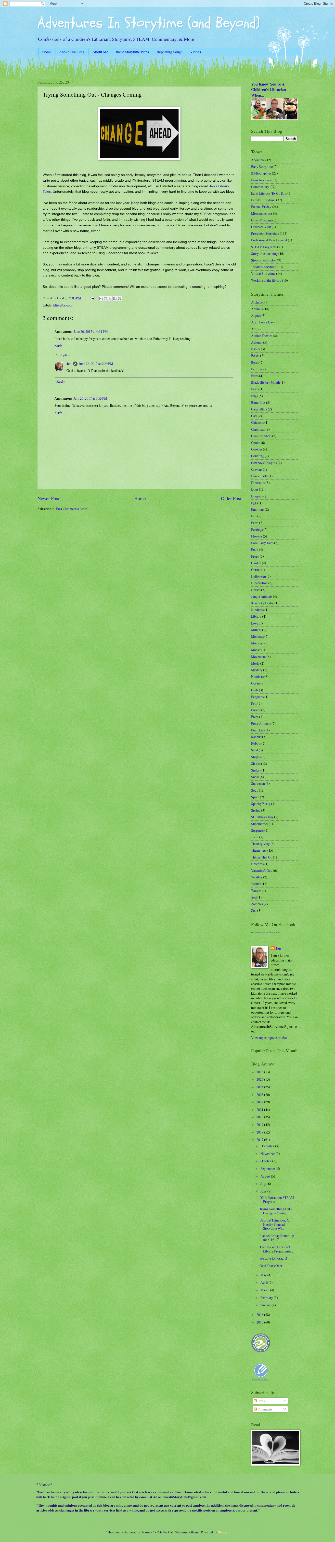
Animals (257, 308)
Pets (254, 703)
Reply (58, 345)
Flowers (256, 536)
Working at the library (266, 280)
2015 (260, 1322)
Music (255, 663)
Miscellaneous (63, 305)
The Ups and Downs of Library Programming (276, 1249)
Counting (257, 455)
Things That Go (261, 857)
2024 (260, 1087)
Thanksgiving (260, 843)
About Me (100, 51)
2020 (260, 1117)
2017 (260, 1139)
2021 (260, 1109)
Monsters (257, 643)
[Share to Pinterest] (119, 298)
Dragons (257, 496)
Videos (195, 51)
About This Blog (72, 51)
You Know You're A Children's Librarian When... (268, 89)
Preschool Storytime (265, 233)
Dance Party (259, 476)
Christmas (258, 429)
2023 (260, 1094)
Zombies (257, 904)
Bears (255, 362)
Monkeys (257, 636)
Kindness (257, 609)
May (263, 1275)
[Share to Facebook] (114, 298)
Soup (254, 790)
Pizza (254, 716)
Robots (256, 743)
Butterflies (258, 402)
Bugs (254, 395)
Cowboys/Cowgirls (264, 462)
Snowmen (258, 783)
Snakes (256, 770)
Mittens (256, 629)
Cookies (256, 449)
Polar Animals (261, 723)
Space (255, 797)
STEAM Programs (263, 247)
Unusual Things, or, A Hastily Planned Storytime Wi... (274, 1224)
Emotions (257, 509)
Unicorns (257, 863)
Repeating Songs (169, 51)
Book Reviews (261, 180)
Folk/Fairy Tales (262, 542)
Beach (255, 355)
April (264, 1282)
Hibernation (259, 583)
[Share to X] (110, 298)
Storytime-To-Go (263, 260)
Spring (255, 810)
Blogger (223, 1532)
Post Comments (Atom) (72, 508)
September (268, 1168)
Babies (255, 349)
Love (254, 623)
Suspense (257, 830)
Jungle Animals (261, 596)
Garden (256, 563)
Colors (255, 442)
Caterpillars (259, 409)
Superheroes (259, 823)
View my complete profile (269, 1037)
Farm (254, 522)
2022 (260, 1102)
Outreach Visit (261, 226)
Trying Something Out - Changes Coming (275, 1211)
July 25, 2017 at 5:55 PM (90, 398)
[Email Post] (91, 298)
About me (258, 160)
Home (47, 51)
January (266, 1305)
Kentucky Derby (262, 603)
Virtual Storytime (263, 273)
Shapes (256, 757)
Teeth (254, 837)
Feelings (257, 529)
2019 (260, 1124)
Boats (255, 389)
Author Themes (261, 335)
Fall (254, 516)
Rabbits (256, 736)
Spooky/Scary (261, 803)
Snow (255, 776)
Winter (256, 883)
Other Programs (262, 220)
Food (254, 549)
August (265, 1176)
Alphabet (257, 302)
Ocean (255, 683)
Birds (254, 375)
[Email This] (100, 298)
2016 (260, 1314)
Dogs (254, 489)
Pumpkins (258, 730)
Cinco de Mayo (261, 436)
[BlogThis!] (105, 298)
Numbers (257, 676)
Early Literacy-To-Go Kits (269, 193)
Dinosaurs (258, 482)
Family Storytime (263, 200)
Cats (254, 415)
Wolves (256, 890)
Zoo (254, 910)
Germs (255, 569)
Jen (69, 363)
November (268, 1153)
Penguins (257, 696)
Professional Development (269, 240)
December (267, 1146)
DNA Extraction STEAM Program (276, 1199)
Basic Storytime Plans (132, 51)
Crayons (256, 469)
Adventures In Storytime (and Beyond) (149, 23)
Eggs (254, 502)
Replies (65, 355)
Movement (258, 656)
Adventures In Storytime (265, 932)
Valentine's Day (261, 870)
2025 (260, 1079)
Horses (255, 589)
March (265, 1290)
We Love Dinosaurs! (273, 1258)
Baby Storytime (262, 166)
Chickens (257, 422)
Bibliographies (261, 173)
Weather (256, 877)
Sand (254, 750)
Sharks (255, 763)
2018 (260, 1132)
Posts (261, 1400)
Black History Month (265, 382)
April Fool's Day (262, 322)
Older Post (231, 498)
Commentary (260, 186)
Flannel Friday (261, 206)
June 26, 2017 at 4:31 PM (91, 331)
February (267, 1297)
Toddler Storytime (263, 266)
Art (253, 329)
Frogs (255, 556)
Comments (264, 1409)
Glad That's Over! (271, 1265)
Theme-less (259, 850)
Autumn (256, 342)
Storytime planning (264, 253)
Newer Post (48, 498)
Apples (256, 315)
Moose (255, 649)
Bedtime (257, 369)
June (263, 1191)
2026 (260, 1072)
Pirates (255, 710)
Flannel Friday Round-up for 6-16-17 (276, 1237)
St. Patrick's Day (262, 817)
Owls (254, 690)
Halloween (258, 576)
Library (256, 616)
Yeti (254, 897)
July (263, 1183)
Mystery (256, 670)
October (266, 1161)
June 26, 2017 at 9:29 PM (96, 363)
